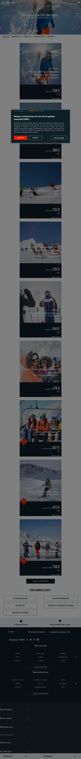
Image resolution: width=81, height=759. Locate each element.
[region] (40, 126)
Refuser (35, 138)
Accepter (20, 138)
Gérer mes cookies (59, 138)
